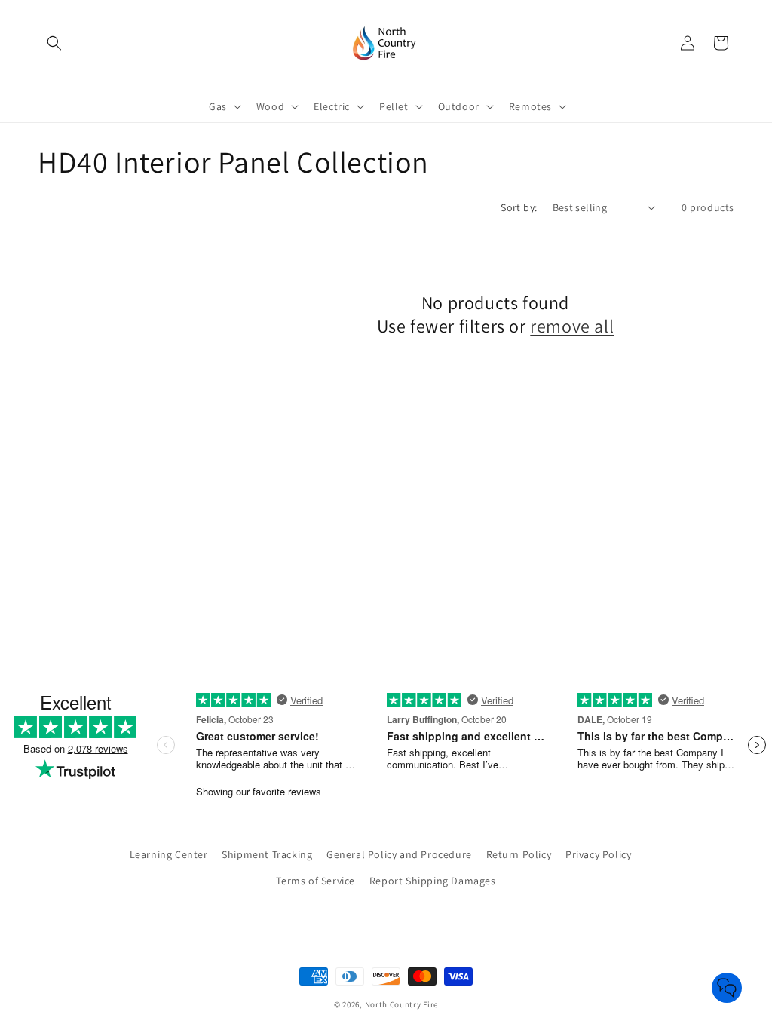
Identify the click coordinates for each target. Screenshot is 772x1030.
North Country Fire (402, 1004)
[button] (54, 43)
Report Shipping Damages (432, 880)
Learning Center (169, 854)
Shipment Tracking (267, 854)
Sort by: (519, 207)
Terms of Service (315, 880)
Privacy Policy (598, 854)
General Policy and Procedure (399, 854)
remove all (572, 326)
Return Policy (519, 854)
